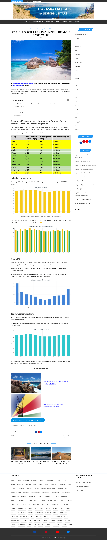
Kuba (42, 504)
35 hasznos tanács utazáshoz (83, 199)
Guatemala (56, 496)
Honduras (14, 500)
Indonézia (36, 500)
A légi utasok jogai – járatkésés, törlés (85, 185)
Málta (62, 508)
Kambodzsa (70, 500)
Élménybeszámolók (37, 21)
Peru (32, 516)
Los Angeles (78, 110)
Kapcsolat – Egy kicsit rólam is (84, 482)
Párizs (76, 42)
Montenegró (21, 512)
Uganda (40, 524)
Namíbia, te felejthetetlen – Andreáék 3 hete (61, 462)
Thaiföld (13, 524)
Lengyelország (56, 504)
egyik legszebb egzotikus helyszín (23, 83)
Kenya (24, 504)
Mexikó (68, 508)
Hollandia (64, 496)
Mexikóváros (78, 114)
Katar (18, 504)
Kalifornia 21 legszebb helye (33, 1)
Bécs (76, 82)
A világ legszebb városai (81, 181)
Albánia (13, 480)
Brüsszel (77, 66)
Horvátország (22, 500)
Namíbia (30, 512)
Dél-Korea (21, 488)
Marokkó (48, 508)
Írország (49, 500)
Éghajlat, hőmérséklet (18, 106)
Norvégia (55, 512)
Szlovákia (59, 520)
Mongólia (13, 512)
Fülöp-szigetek (15, 496)
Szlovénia (67, 520)
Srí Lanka (23, 520)
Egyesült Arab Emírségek (48, 488)
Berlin (76, 70)
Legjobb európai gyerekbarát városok (85, 165)
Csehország (62, 484)
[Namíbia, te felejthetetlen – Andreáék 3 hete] (61, 453)
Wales (70, 524)
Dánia (69, 484)
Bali (76, 118)
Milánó (77, 74)
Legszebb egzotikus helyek (82, 161)
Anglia (19, 480)
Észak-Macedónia (16, 492)
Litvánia (13, 508)
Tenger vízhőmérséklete (19, 112)
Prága (76, 86)
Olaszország (63, 512)
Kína (30, 504)
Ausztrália (34, 480)
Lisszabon (77, 54)
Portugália (39, 516)
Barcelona (78, 46)
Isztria (76, 90)
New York (77, 106)
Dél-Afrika (14, 488)
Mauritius (55, 508)
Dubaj (76, 98)
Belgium (58, 480)
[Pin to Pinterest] (39, 432)
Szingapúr (77, 122)
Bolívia (64, 480)
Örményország (24, 516)
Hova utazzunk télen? (81, 177)
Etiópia (67, 488)
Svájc (30, 520)
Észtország (26, 492)
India (30, 500)
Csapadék (15, 109)
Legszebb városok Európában (83, 173)
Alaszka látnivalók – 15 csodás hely (41, 462)
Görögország (31, 496)
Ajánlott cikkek (17, 115)
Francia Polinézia (65, 492)
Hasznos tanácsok (66, 21)
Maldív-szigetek (39, 508)
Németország (39, 512)
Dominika (29, 488)
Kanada (13, 504)
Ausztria (41, 480)
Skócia (66, 516)
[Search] (81, 22)
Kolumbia (36, 504)
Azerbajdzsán (49, 480)
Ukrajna (29, 524)
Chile (40, 484)
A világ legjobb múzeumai (82, 189)
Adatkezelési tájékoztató (83, 486)
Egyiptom (60, 488)
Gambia (23, 496)
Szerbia (45, 520)
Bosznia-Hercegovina (17, 484)
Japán (56, 500)
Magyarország (22, 508)
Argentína (26, 480)
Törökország (21, 524)
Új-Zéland (47, 524)
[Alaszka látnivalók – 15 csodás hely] (41, 453)
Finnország (45, 492)
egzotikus (15, 425)
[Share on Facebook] (36, 432)
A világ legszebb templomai (82, 203)
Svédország (37, 520)
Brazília (35, 484)
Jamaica (62, 500)
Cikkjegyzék (79, 490)
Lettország (65, 504)
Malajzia (30, 508)
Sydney (77, 130)
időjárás (22, 425)
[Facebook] (92, 1)
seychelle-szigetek (33, 425)
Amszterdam (78, 62)
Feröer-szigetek (35, 492)
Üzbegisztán (56, 524)
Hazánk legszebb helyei (81, 34)
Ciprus (46, 484)
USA (35, 524)
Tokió (76, 126)
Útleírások (49, 21)
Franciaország (55, 492)
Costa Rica (53, 484)
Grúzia (39, 496)
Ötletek (77, 21)
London (77, 38)
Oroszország (14, 516)
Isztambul (77, 102)
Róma (76, 50)
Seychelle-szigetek (17, 85)
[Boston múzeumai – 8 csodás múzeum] (20, 453)
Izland (76, 94)
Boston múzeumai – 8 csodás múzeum (20, 462)
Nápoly (77, 78)
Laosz (47, 504)
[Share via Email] (41, 432)
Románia (46, 516)
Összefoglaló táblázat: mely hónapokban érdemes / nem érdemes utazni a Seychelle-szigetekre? (37, 104)
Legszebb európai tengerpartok (84, 169)
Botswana (28, 484)
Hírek (57, 21)
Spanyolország (15, 520)
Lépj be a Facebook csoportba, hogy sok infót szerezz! (28, 420)
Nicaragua (48, 512)
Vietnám (64, 524)
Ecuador (37, 488)
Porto (76, 58)
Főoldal (27, 21)
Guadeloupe (47, 496)
